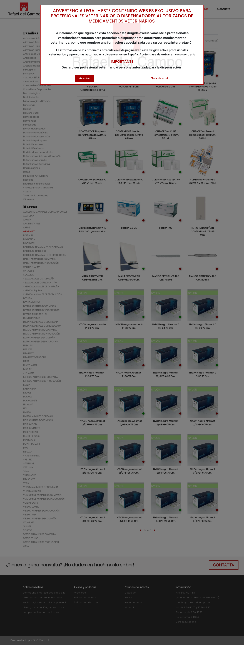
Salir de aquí (159, 78)
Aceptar (84, 78)
